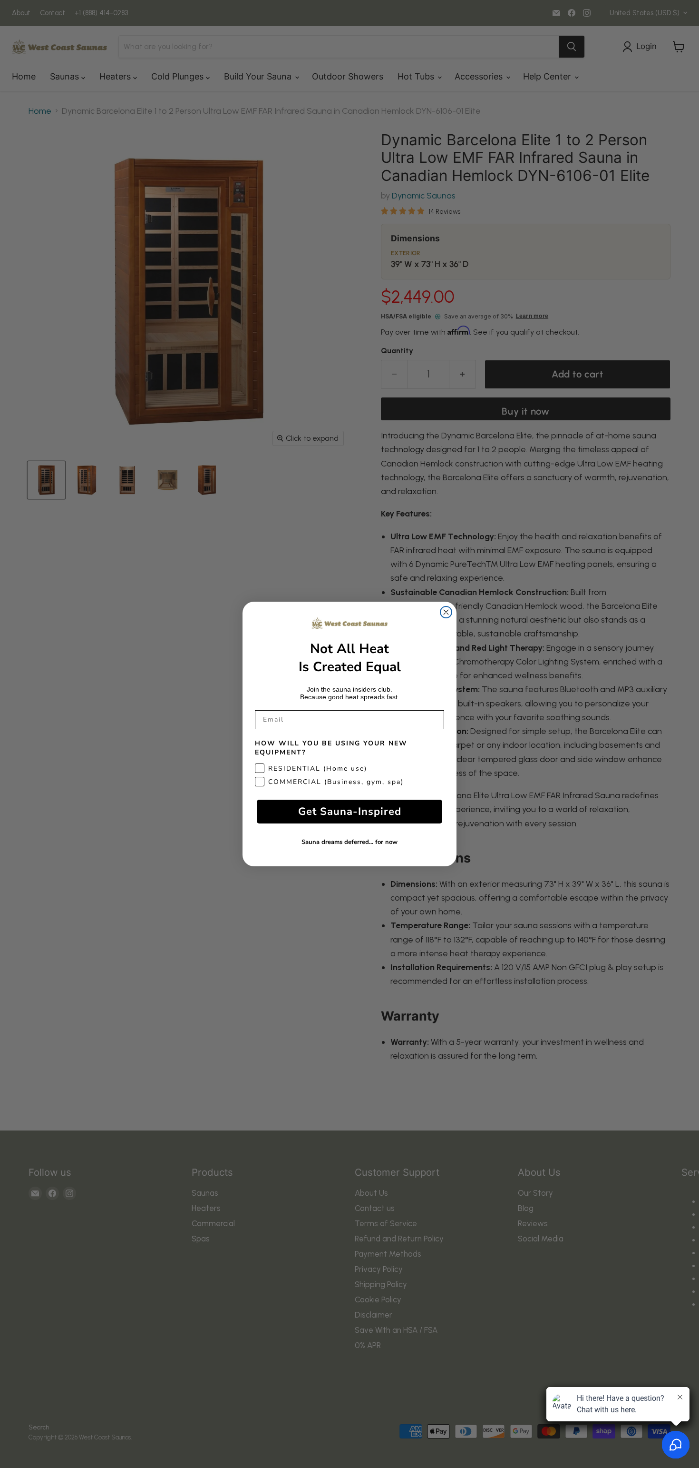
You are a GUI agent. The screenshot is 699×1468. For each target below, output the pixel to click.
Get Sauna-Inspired (349, 811)
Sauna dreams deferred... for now (349, 842)
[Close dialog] (446, 612)
